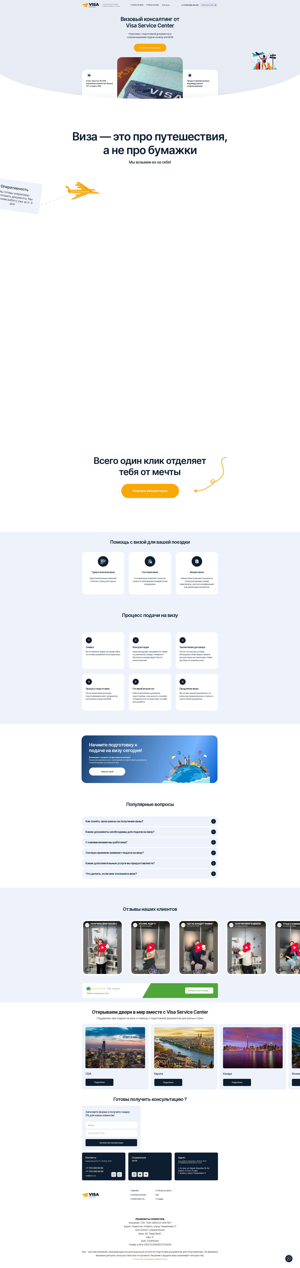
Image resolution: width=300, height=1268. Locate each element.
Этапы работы (137, 1199)
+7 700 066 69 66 (94, 1168)
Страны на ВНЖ (138, 1195)
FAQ (157, 1195)
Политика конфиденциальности (150, 1259)
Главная (134, 1190)
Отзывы (159, 1199)
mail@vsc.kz (91, 1175)
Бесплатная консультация (111, 1143)
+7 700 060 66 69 (94, 1171)
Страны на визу (163, 1190)
